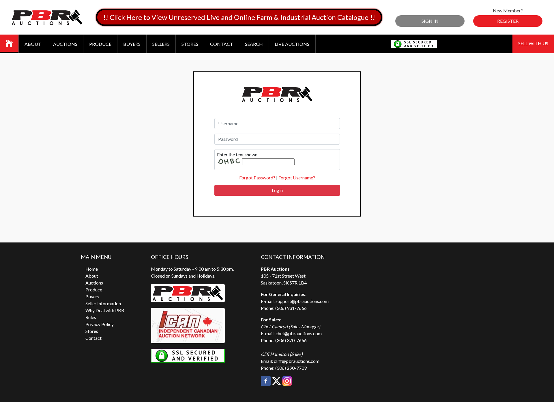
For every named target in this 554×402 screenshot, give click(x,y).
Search (254, 44)
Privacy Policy (99, 324)
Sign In (430, 21)
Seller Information (103, 303)
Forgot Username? (296, 177)
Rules (90, 317)
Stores (189, 44)
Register (508, 21)
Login (277, 190)
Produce (100, 44)
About (33, 44)
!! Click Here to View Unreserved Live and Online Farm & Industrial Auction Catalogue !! (239, 17)
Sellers (161, 44)
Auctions (65, 44)
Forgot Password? (257, 177)
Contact (221, 44)
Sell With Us (533, 43)
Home (91, 269)
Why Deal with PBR (104, 310)
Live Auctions (292, 44)
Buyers (132, 44)
